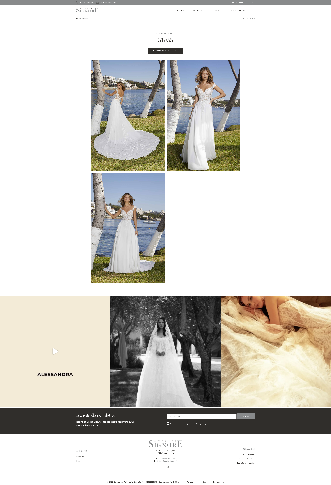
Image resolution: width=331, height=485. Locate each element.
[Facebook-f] (163, 467)
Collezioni (197, 10)
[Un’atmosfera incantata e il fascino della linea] (165, 351)
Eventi (79, 461)
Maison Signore (248, 455)
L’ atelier (179, 10)
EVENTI (217, 10)
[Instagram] (168, 467)
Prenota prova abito (241, 10)
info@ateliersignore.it (168, 461)
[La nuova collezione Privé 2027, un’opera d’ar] (276, 351)
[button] (165, 51)
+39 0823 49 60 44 (167, 459)
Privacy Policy (201, 424)
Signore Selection (165, 33)
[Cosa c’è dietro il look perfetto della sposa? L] (55, 351)
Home (245, 18)
